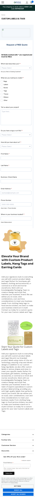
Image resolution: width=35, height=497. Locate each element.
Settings (17, 486)
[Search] (7, 2)
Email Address (8, 463)
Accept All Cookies (18, 494)
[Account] (26, 2)
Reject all (18, 490)
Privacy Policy (14, 482)
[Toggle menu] (2, 2)
